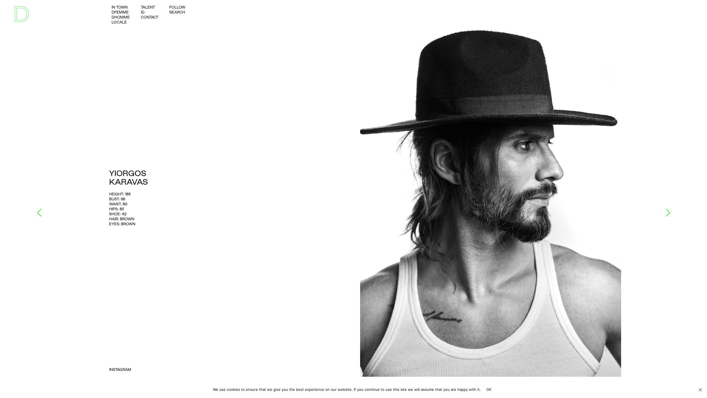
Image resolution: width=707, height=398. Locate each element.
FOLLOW (177, 7)
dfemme (120, 12)
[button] (39, 213)
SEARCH (177, 12)
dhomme (121, 17)
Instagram (120, 369)
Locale (119, 22)
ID (142, 12)
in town (120, 7)
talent (148, 7)
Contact (149, 17)
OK (489, 389)
